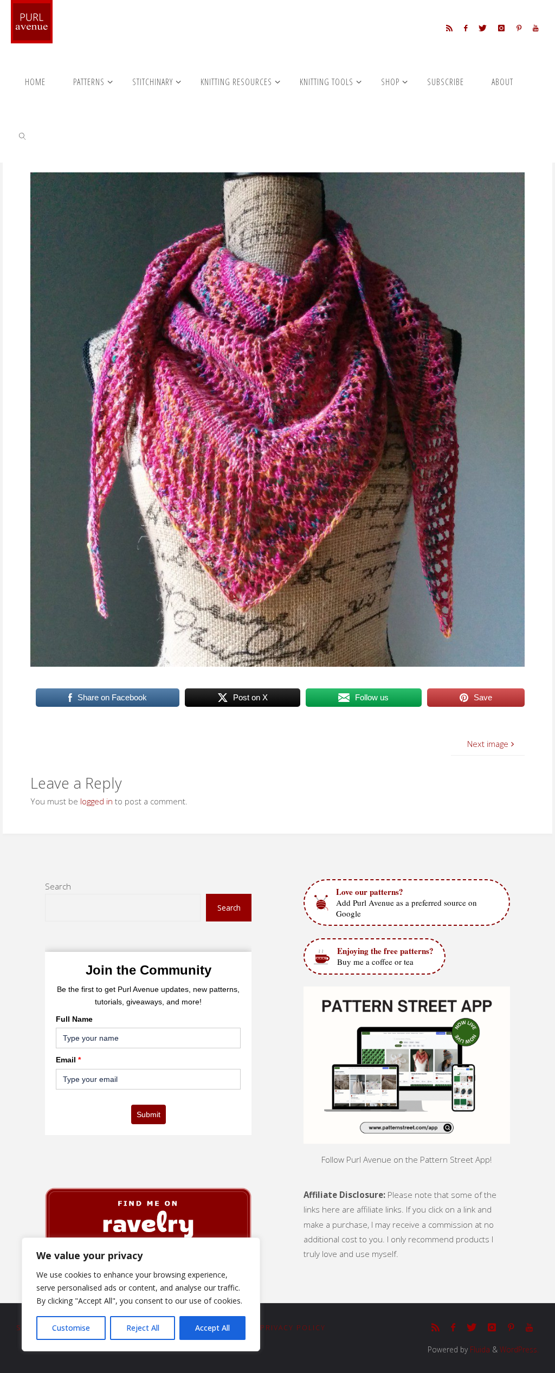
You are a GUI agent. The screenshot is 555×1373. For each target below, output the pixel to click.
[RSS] (449, 27)
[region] (141, 1294)
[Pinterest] (519, 27)
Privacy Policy (293, 1327)
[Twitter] (483, 27)
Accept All (212, 1328)
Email (68, 1059)
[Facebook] (465, 27)
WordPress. (519, 1349)
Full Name (74, 1019)
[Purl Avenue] (32, 21)
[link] (22, 135)
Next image (487, 743)
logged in (96, 801)
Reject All (142, 1328)
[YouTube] (535, 27)
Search (58, 886)
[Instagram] (502, 27)
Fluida (479, 1349)
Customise (71, 1328)
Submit (148, 1114)
